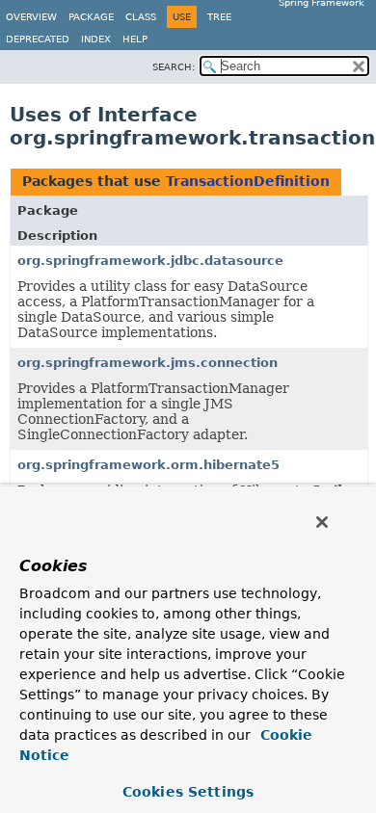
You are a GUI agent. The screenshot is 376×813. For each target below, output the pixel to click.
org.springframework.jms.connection (147, 362)
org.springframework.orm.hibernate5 (148, 465)
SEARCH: (173, 67)
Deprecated (37, 39)
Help (135, 39)
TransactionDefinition (248, 181)
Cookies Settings (188, 792)
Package (91, 17)
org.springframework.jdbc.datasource (150, 260)
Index (96, 39)
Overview (31, 17)
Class (140, 17)
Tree (219, 17)
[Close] (322, 522)
